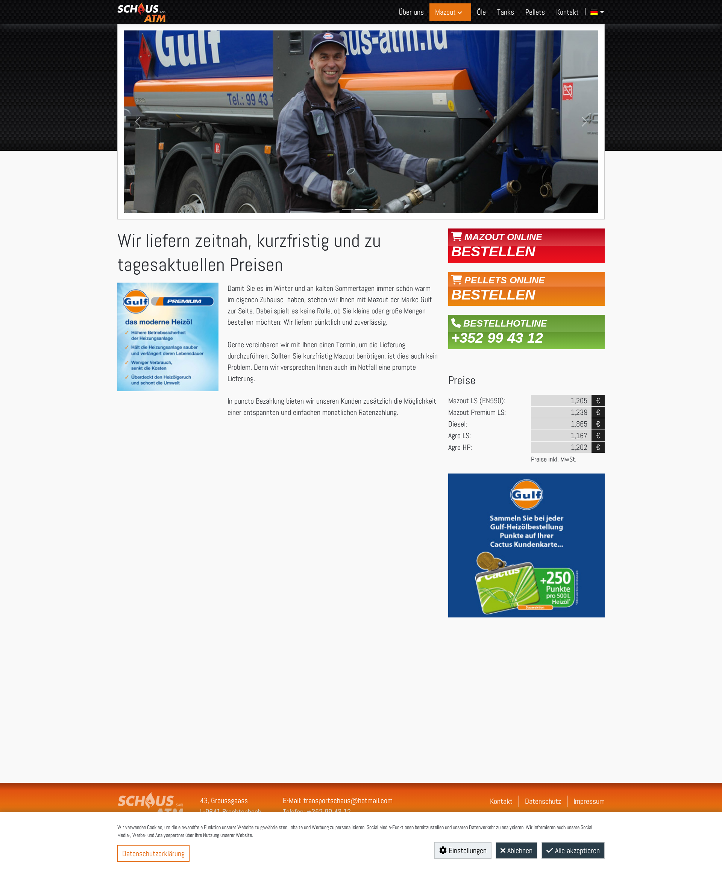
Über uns (411, 12)
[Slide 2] (361, 209)
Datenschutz (543, 801)
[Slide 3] (374, 209)
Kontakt (501, 801)
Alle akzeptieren (576, 850)
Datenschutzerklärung (153, 853)
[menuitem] (411, 12)
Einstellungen (467, 850)
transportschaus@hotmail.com (348, 800)
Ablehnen (518, 850)
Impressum (589, 801)
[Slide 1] (347, 209)
